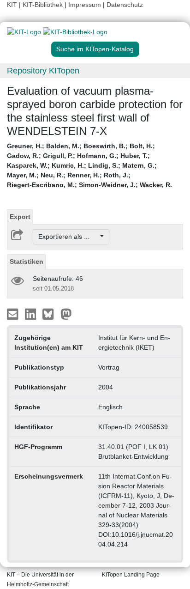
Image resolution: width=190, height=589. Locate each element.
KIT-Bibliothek (44, 4)
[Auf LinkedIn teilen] (31, 313)
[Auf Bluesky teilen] (50, 313)
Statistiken (26, 261)
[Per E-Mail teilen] (13, 313)
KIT (12, 4)
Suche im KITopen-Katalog (95, 49)
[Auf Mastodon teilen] (66, 313)
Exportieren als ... (68, 236)
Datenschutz (125, 4)
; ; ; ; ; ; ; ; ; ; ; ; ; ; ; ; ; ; (89, 165)
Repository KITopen (43, 70)
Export (20, 216)
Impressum (84, 4)
